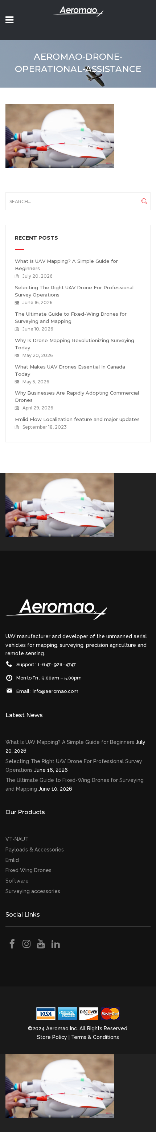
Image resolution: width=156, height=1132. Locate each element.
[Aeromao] (78, 22)
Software (17, 881)
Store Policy (52, 1037)
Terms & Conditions (95, 1037)
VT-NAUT (17, 839)
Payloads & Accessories (34, 850)
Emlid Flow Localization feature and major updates (77, 419)
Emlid (12, 860)
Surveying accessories (32, 891)
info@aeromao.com (55, 691)
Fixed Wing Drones (28, 870)
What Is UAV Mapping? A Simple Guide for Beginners (69, 742)
